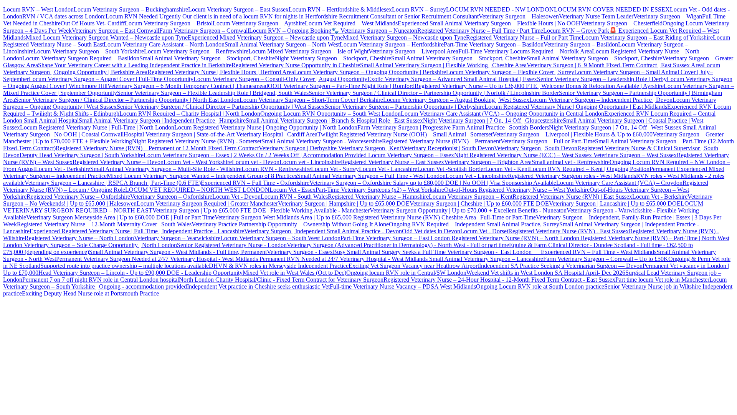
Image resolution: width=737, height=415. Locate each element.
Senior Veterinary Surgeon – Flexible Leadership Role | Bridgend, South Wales (213, 93)
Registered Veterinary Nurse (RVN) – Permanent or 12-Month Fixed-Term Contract (157, 148)
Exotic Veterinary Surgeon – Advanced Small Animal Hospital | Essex (452, 79)
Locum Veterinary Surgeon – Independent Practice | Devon (601, 99)
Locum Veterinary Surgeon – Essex (410, 155)
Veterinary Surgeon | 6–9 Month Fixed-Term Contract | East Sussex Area (615, 65)
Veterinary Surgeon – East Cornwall (115, 30)
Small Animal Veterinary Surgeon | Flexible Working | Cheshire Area (443, 65)
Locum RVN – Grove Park (576, 30)
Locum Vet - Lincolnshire (477, 176)
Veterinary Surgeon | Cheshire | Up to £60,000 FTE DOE (479, 203)
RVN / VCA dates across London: (64, 16)
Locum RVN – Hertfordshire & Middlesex (340, 9)
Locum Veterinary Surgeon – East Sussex (238, 9)
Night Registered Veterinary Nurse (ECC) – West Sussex (523, 155)
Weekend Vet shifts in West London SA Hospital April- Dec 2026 (545, 272)
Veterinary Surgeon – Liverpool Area (413, 51)
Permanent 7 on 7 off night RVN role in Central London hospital (100, 279)
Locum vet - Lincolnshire (310, 162)
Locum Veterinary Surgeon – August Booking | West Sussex (456, 99)
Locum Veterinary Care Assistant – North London (164, 44)
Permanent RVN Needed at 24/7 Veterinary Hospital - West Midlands (344, 259)
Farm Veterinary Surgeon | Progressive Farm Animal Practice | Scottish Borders (453, 127)
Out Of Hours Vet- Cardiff (93, 23)
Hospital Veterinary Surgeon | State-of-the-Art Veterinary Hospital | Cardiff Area (220, 134)
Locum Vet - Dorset (484, 231)
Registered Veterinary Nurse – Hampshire (378, 196)
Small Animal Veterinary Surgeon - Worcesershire (321, 141)
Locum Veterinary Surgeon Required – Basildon (80, 58)
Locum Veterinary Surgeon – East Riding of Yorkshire (647, 37)
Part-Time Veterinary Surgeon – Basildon (494, 44)
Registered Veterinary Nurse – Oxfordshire (78, 196)
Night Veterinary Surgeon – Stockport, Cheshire (333, 58)
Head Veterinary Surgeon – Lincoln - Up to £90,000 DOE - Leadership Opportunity (140, 272)
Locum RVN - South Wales (294, 196)
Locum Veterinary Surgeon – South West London (280, 238)
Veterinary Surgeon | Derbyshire (298, 148)
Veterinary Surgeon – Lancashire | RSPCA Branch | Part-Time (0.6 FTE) (113, 182)
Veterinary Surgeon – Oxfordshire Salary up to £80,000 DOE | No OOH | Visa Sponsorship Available (432, 182)
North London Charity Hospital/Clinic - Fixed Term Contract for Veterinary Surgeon (281, 279)
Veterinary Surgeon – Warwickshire (177, 238)
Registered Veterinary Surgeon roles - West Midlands (572, 176)
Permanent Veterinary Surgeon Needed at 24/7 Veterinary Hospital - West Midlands (157, 259)
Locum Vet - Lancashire (388, 169)
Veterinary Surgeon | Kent (369, 148)
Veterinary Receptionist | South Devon (447, 148)
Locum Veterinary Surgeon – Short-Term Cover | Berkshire (311, 99)
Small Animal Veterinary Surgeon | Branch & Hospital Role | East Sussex (334, 120)
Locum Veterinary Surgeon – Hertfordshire (392, 44)
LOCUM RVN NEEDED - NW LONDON (500, 9)
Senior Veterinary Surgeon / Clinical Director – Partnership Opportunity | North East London (127, 99)
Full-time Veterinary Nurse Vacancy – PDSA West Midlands (403, 286)
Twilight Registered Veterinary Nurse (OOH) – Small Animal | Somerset (404, 134)
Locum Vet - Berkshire (62, 169)
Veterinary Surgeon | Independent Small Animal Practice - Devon (323, 231)
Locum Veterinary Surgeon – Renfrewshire (196, 51)
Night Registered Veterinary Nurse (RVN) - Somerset (196, 141)
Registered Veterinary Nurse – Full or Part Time (524, 37)
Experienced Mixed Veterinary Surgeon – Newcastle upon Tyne (265, 37)
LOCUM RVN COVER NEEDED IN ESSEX (612, 9)
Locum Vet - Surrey (335, 169)
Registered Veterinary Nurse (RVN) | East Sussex (572, 196)
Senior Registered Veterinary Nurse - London (232, 245)
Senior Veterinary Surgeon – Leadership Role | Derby (602, 79)
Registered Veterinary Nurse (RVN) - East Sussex (568, 231)
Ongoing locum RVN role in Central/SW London (406, 272)
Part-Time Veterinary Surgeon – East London (395, 238)
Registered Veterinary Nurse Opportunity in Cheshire (295, 65)
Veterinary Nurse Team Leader (596, 16)
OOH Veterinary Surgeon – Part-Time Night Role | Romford (341, 86)
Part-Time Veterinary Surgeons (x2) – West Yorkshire (380, 189)
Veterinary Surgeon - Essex (300, 252)
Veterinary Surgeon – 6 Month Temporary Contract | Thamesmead (187, 86)
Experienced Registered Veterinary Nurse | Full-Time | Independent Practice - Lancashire (137, 231)
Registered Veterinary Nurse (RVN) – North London (515, 238)
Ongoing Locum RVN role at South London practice (540, 286)
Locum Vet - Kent (507, 169)
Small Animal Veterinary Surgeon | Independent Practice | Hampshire (162, 120)
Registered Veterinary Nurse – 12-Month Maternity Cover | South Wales (104, 224)
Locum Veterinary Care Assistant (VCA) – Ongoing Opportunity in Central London (502, 113)
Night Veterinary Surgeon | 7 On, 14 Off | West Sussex (615, 127)
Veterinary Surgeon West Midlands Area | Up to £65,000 (284, 217)
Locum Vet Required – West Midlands (351, 23)
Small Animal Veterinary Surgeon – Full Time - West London (371, 176)
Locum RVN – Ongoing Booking (290, 30)
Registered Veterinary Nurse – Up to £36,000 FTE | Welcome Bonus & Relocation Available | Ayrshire (539, 86)
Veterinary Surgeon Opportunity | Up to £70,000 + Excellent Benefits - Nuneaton (468, 210)
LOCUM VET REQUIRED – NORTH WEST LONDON (197, 189)
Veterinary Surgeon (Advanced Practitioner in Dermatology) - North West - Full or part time (398, 245)
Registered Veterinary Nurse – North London (79, 238)
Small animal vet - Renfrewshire (571, 162)
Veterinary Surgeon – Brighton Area (488, 162)
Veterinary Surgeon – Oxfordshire (171, 196)
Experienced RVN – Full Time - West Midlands (598, 252)
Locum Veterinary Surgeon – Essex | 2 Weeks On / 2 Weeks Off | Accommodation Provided (255, 155)
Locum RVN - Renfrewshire (276, 169)
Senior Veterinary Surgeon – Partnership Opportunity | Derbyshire (404, 106)
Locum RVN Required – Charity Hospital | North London (189, 113)
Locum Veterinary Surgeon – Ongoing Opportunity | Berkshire (370, 72)
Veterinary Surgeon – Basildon (581, 44)
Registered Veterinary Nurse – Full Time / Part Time (480, 30)
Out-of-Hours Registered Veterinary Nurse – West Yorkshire (517, 189)
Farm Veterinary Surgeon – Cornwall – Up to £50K (605, 259)
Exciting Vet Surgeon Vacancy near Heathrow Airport (414, 265)
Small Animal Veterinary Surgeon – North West (282, 44)
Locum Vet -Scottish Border (451, 169)
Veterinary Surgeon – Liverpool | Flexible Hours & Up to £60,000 (572, 134)
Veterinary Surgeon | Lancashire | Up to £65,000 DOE (615, 203)
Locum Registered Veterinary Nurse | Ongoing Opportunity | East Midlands (575, 106)
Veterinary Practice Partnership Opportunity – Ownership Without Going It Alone (290, 224)
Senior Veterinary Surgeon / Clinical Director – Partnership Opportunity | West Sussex (221, 106)
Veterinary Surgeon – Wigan (667, 16)
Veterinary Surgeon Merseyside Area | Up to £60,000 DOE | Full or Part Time (120, 217)
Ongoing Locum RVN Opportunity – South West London (330, 113)
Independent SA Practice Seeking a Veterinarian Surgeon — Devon (561, 265)
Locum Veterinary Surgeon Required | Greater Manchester (207, 203)
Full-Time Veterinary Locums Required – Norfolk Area (525, 51)
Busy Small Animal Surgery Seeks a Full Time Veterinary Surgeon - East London (437, 252)
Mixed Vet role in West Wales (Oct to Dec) (294, 272)
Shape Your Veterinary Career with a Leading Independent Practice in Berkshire (134, 65)
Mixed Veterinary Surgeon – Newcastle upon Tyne (404, 37)
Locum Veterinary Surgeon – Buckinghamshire (131, 9)
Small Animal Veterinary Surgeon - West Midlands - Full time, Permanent (178, 252)
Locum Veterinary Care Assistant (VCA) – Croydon (619, 182)
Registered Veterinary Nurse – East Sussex (392, 162)
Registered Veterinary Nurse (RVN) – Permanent (441, 141)
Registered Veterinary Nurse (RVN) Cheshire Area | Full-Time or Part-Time (444, 217)
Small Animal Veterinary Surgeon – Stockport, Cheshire (207, 58)
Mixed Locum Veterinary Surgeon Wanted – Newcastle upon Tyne (107, 37)
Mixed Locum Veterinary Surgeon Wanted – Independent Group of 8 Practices (202, 176)
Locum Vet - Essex (292, 189)
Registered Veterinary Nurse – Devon (118, 162)
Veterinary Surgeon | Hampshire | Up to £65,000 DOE (344, 203)
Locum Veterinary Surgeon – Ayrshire (259, 23)
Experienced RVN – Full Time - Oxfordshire (255, 182)
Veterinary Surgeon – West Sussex (634, 155)
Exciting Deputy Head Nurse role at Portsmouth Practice (90, 293)
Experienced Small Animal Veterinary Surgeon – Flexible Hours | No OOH (489, 23)
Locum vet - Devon (255, 162)
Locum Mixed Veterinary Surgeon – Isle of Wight (308, 51)
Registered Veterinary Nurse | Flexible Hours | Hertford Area (220, 72)
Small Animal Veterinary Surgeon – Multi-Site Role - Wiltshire (165, 169)
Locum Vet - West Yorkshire (198, 162)
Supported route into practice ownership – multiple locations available (124, 265)
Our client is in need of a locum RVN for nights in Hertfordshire (260, 16)
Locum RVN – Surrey (419, 9)
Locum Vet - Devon (236, 196)
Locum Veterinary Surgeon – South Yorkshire (88, 51)
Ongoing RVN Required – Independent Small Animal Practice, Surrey (474, 224)
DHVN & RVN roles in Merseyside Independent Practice (279, 265)
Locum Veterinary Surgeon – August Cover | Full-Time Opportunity (111, 79)
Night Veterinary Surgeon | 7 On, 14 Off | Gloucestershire (493, 120)
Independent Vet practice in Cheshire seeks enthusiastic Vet (258, 286)
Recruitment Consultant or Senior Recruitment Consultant (409, 16)
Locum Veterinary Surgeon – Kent (470, 196)
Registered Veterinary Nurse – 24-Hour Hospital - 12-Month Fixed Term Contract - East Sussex (499, 279)
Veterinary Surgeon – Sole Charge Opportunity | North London (99, 245)
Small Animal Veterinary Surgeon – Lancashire (486, 259)
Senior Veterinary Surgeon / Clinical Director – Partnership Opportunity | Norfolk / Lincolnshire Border (434, 93)
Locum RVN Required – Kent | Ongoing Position (589, 169)
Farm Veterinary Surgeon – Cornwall (204, 30)
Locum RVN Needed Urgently (143, 16)
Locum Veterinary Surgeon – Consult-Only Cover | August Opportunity (280, 79)
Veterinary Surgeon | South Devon (535, 148)
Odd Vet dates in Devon (431, 231)
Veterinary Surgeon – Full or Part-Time (548, 141)
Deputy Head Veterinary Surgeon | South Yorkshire (82, 155)
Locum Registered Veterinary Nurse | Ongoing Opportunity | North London (265, 127)
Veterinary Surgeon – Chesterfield (621, 23)
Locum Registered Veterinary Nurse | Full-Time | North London (97, 127)
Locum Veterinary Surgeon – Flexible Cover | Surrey (510, 72)
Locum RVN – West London (38, 9)
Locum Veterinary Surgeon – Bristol (169, 23)
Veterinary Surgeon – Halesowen (519, 16)
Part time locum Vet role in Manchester (662, 279)
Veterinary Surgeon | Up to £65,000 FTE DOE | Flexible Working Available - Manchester (261, 210)
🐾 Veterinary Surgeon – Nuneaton (374, 30)
